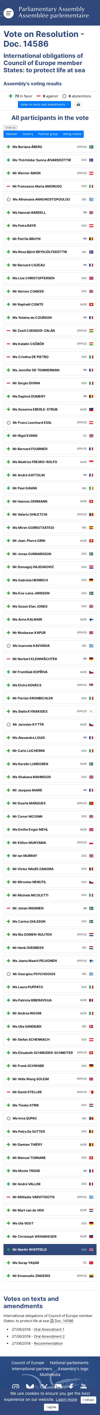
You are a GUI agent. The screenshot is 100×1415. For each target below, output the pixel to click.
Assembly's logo (73, 1368)
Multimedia (50, 1374)
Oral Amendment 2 (49, 1336)
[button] (78, 105)
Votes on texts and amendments (43, 104)
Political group (48, 134)
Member (11, 134)
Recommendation (48, 1343)
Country (27, 134)
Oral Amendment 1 (49, 1329)
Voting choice (72, 134)
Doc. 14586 (64, 1321)
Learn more (66, 1399)
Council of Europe (27, 1362)
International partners (32, 1368)
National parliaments (69, 1362)
